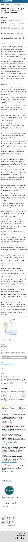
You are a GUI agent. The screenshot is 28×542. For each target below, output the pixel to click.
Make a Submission (7, 480)
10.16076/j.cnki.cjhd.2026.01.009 (9, 462)
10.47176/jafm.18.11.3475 (7, 471)
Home (2, 4)
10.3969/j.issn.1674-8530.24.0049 (9, 453)
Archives (7, 4)
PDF (4, 339)
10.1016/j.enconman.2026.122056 (9, 442)
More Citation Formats (6, 357)
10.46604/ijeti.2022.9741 (7, 432)
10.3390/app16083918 (7, 422)
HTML (9, 339)
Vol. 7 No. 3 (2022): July (15, 4)
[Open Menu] (1, 1)
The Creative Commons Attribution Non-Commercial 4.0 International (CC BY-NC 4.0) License (13, 394)
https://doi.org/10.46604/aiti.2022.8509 (13, 33)
